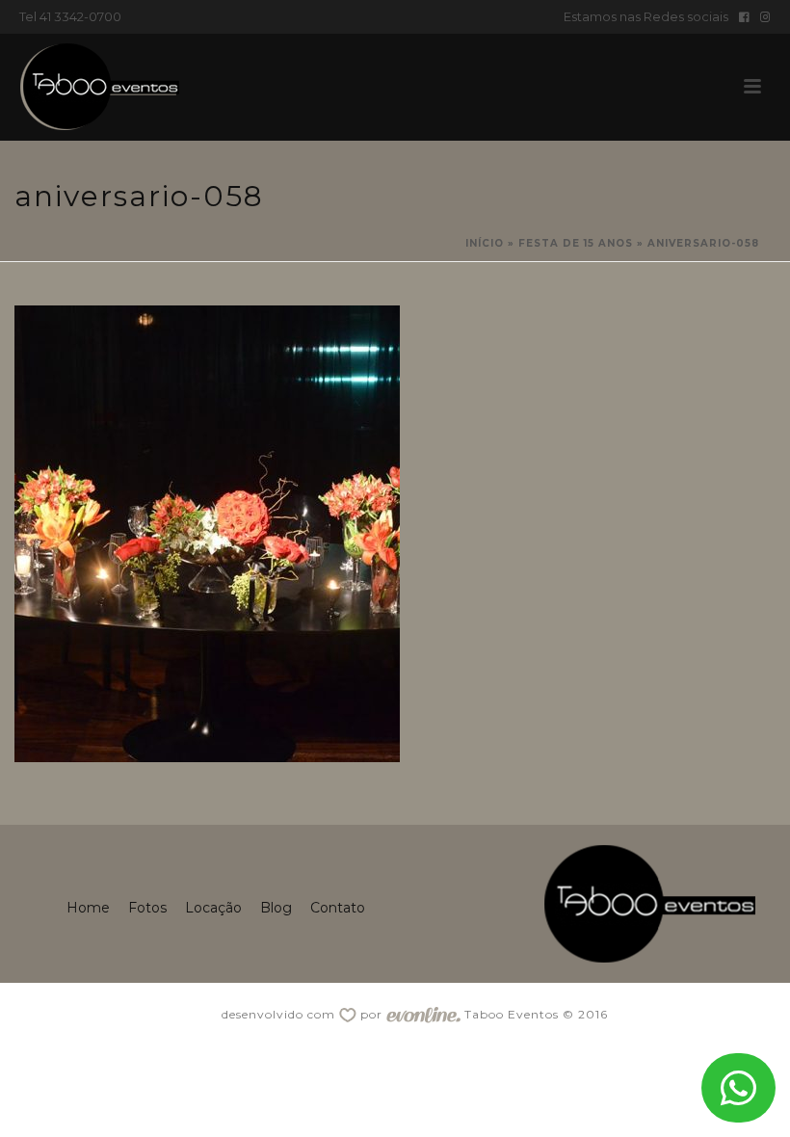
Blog (276, 907)
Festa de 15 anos (575, 243)
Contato (337, 907)
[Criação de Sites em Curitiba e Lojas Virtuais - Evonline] (423, 1014)
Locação (213, 907)
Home (88, 907)
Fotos (147, 907)
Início (484, 243)
